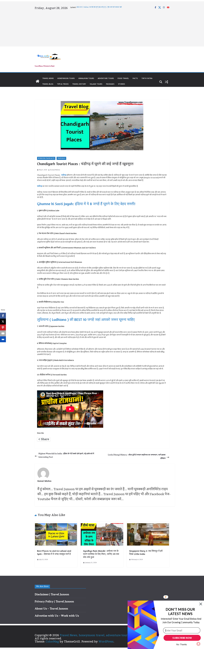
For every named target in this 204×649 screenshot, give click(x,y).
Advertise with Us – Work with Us (57, 615)
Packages (110, 84)
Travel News (48, 78)
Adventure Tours (106, 78)
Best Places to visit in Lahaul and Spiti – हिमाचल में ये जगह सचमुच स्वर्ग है (54, 552)
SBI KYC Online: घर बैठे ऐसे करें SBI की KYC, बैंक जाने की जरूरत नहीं (99, 7)
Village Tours (96, 84)
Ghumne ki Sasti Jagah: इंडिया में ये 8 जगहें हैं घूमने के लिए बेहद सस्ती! (86, 203)
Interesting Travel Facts (46, 158)
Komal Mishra (55, 170)
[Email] (3, 333)
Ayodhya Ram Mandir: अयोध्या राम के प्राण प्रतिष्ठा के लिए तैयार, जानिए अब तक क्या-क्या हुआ (101, 553)
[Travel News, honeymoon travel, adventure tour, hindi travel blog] (37, 81)
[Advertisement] (102, 27)
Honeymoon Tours (66, 78)
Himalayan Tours (86, 78)
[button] (180, 611)
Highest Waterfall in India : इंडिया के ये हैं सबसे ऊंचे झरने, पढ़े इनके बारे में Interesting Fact (66, 455)
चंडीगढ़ (63, 175)
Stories (121, 84)
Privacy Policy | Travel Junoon (54, 601)
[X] (3, 321)
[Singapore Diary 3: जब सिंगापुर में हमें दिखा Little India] (148, 525)
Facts (135, 78)
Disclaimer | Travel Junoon (52, 594)
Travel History (79, 84)
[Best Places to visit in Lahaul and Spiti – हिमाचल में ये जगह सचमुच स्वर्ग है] (56, 525)
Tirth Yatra (146, 78)
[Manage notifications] (198, 644)
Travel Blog (47, 84)
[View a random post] (166, 82)
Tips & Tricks (62, 84)
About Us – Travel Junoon (51, 608)
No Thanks (181, 644)
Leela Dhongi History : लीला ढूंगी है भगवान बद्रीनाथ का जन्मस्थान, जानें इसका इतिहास (137, 456)
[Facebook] (3, 316)
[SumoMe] (3, 339)
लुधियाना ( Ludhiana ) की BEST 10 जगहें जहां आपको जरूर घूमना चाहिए (86, 319)
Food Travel (123, 78)
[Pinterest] (3, 327)
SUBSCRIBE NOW (182, 638)
